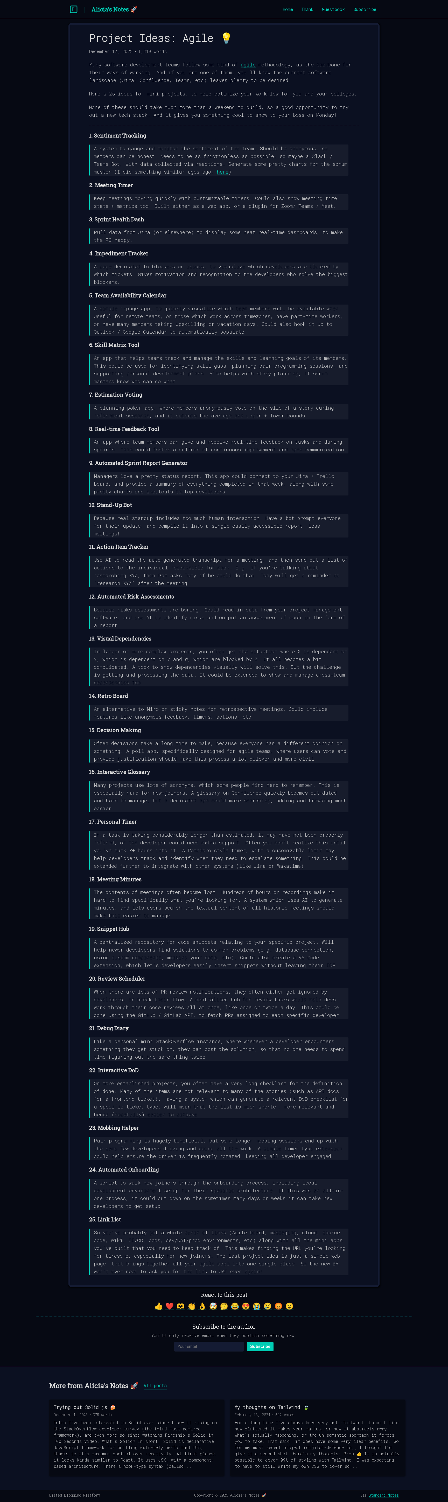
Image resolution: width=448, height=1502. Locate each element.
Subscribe (364, 9)
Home (288, 9)
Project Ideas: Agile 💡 (161, 38)
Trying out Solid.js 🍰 (85, 1407)
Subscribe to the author (224, 1326)
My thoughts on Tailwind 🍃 (272, 1407)
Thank (307, 9)
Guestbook (333, 9)
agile (248, 64)
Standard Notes (384, 1495)
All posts (155, 1385)
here (222, 171)
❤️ (169, 1305)
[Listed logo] (73, 9)
